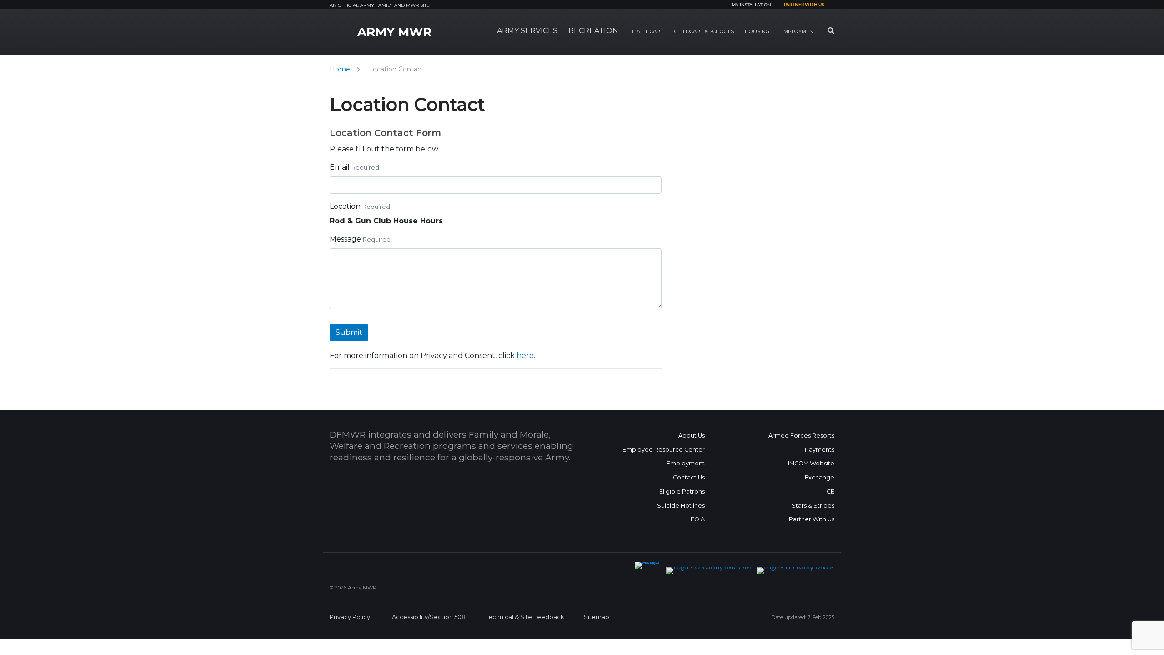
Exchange (819, 477)
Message (345, 239)
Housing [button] (757, 31)
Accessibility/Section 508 (429, 617)
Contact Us (689, 477)
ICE (829, 491)
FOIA (698, 519)
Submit (349, 332)
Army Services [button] (527, 30)
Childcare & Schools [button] (704, 31)
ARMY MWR (394, 31)
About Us (691, 435)
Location (345, 206)
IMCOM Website (811, 463)
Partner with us (804, 5)
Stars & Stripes (813, 505)
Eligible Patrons (682, 491)
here (525, 355)
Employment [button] (798, 31)
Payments (819, 449)
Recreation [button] (593, 30)
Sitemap (596, 617)
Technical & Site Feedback (525, 617)
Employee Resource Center (663, 449)
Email (340, 167)
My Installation (751, 5)
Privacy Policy (350, 617)
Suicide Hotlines (681, 505)
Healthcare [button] (646, 31)
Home (340, 69)
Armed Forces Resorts (801, 435)
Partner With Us (811, 519)
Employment (686, 463)
